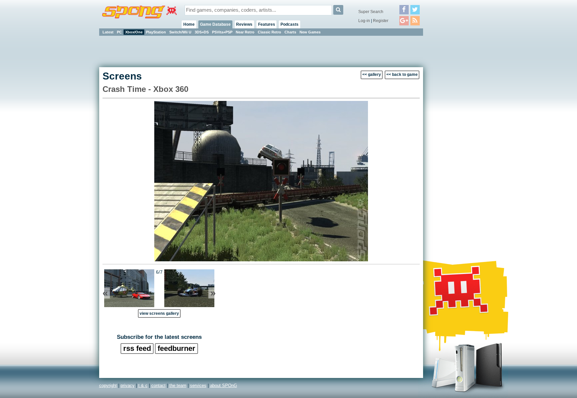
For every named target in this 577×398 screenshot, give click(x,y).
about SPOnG (223, 385)
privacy (128, 385)
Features (266, 24)
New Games (310, 32)
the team (177, 385)
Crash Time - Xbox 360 (145, 89)
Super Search (370, 11)
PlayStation (156, 32)
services (198, 385)
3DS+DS (202, 32)
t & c (143, 385)
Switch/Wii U (180, 32)
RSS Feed (137, 348)
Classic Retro (269, 32)
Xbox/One (134, 32)
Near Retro (245, 32)
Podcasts (289, 24)
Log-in (364, 20)
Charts (290, 32)
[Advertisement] (453, 137)
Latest (108, 32)
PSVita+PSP (222, 32)
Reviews (244, 24)
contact (158, 385)
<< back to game (402, 74)
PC (119, 32)
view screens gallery (159, 313)
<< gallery (371, 74)
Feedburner (176, 348)
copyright (108, 385)
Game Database (215, 24)
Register (380, 20)
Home (189, 24)
